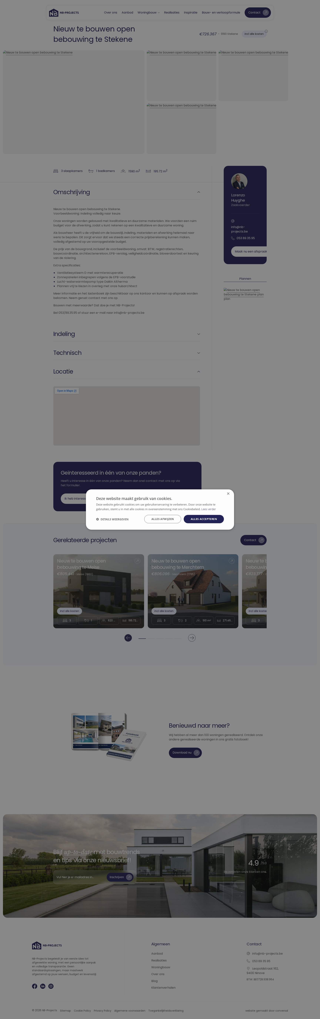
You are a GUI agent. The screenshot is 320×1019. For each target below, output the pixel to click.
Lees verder (208, 509)
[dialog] (160, 509)
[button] (112, 519)
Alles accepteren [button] (204, 519)
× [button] (228, 493)
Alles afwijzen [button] (162, 519)
